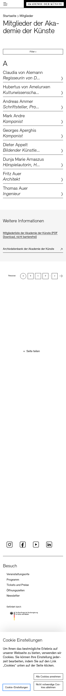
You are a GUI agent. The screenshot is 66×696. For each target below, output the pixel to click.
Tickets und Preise (18, 585)
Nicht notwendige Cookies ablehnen (48, 686)
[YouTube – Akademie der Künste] (36, 547)
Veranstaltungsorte (18, 574)
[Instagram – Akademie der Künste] (9, 547)
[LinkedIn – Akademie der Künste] (49, 547)
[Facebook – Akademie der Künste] (23, 547)
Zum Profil (33, 75)
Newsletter (13, 595)
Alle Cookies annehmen (48, 676)
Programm (13, 579)
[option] (23, 276)
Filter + (33, 52)
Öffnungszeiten (16, 590)
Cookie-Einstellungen (16, 687)
